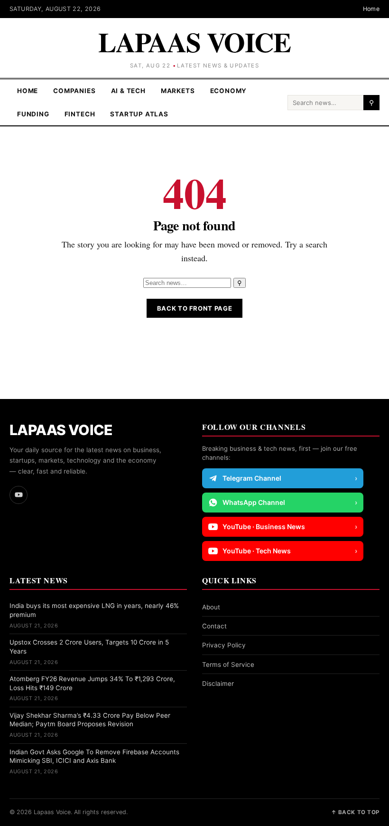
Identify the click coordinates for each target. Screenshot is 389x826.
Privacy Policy (224, 645)
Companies (74, 91)
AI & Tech (128, 91)
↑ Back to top (355, 812)
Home (371, 8)
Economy (228, 91)
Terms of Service (228, 664)
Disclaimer (218, 683)
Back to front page (194, 308)
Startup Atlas (139, 114)
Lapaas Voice (194, 42)
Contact (214, 626)
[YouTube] (18, 495)
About (211, 607)
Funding (33, 114)
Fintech (80, 114)
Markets (178, 91)
